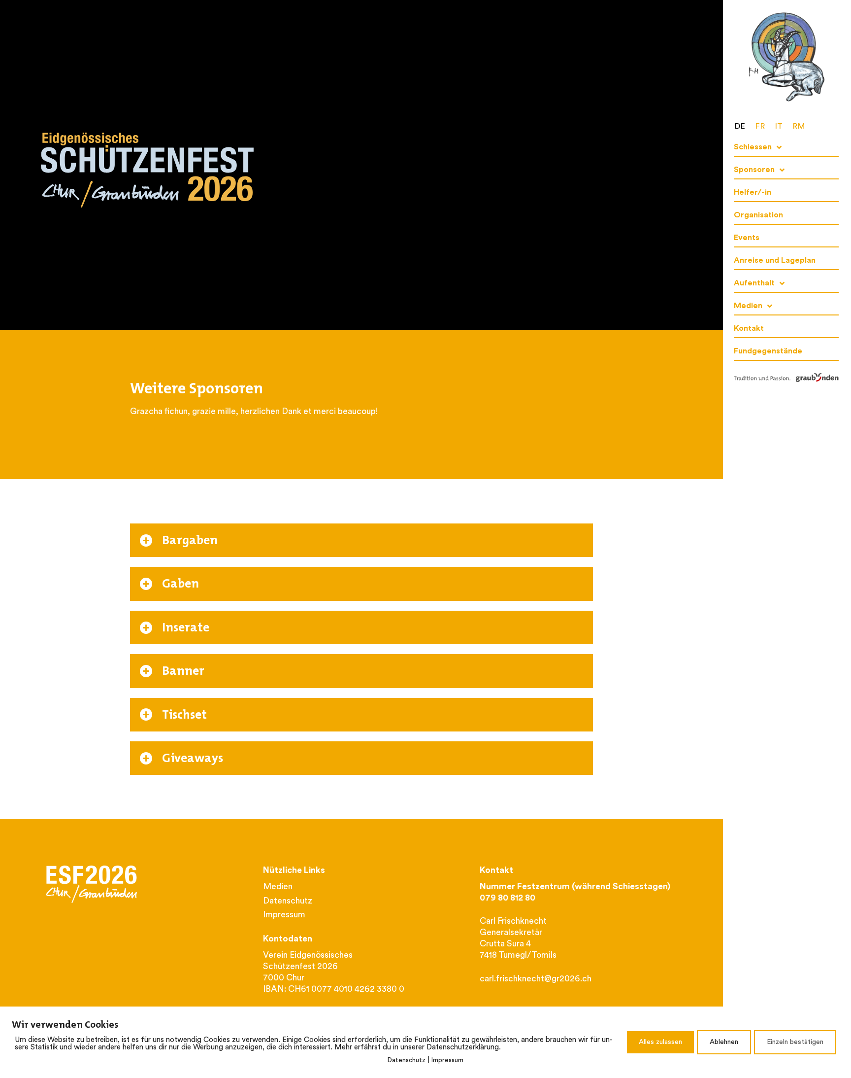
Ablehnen (724, 1042)
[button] (361, 540)
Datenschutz (407, 1060)
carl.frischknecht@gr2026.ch (535, 979)
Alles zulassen (660, 1042)
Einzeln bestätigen (795, 1042)
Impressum (447, 1060)
